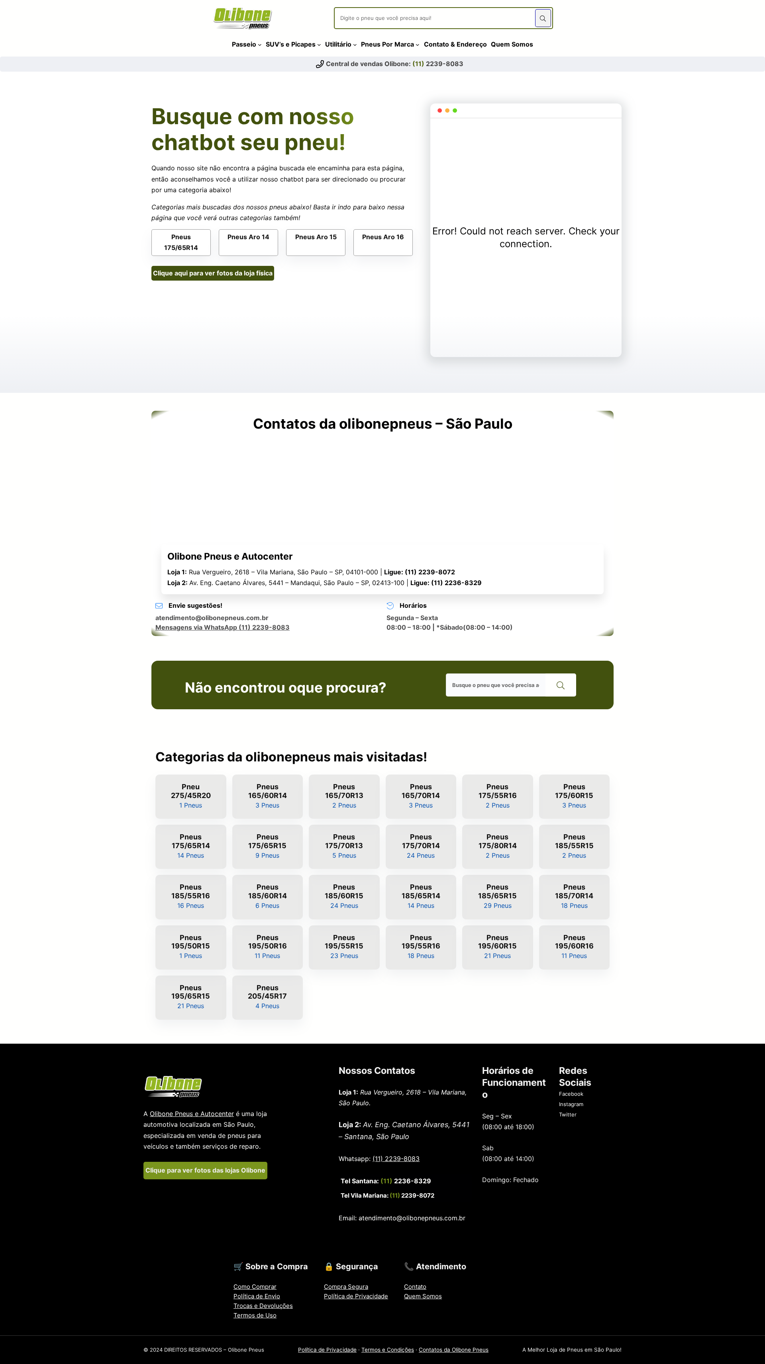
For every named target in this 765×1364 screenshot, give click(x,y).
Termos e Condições (387, 1349)
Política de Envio (256, 1296)
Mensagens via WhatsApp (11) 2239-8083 (222, 627)
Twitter (568, 1114)
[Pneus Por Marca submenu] (418, 44)
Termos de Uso (255, 1315)
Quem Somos (423, 1296)
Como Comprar (255, 1286)
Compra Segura (346, 1286)
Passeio (244, 44)
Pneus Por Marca (387, 44)
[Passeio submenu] (260, 44)
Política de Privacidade (356, 1296)
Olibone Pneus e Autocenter (192, 1114)
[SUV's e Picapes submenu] (319, 44)
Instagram (571, 1104)
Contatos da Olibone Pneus (453, 1349)
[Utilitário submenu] (355, 44)
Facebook (571, 1094)
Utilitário (338, 44)
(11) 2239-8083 (396, 1159)
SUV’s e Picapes (291, 44)
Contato (415, 1286)
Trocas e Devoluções (263, 1305)
